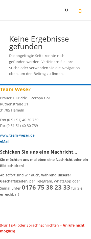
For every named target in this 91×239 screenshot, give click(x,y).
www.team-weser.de (17, 135)
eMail (4, 141)
